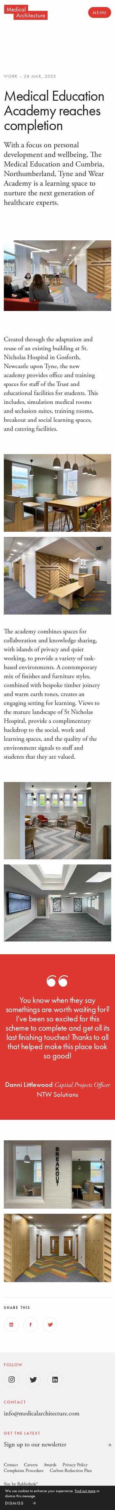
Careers (31, 1465)
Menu (100, 12)
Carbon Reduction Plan (71, 1471)
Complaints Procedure (24, 1471)
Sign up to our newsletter (35, 1445)
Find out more (85, 1490)
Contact (11, 1465)
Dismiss (14, 1503)
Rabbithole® (27, 1484)
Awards (50, 1465)
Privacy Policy (75, 1465)
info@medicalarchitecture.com (42, 1414)
